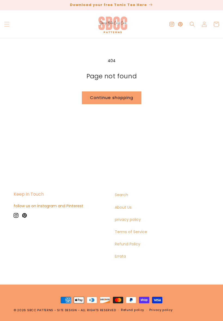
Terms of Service (131, 231)
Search (121, 194)
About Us (123, 207)
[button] (7, 24)
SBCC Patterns (40, 310)
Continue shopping (111, 97)
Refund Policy (127, 244)
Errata (120, 256)
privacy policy (128, 219)
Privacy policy (161, 310)
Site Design (67, 310)
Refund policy (132, 310)
